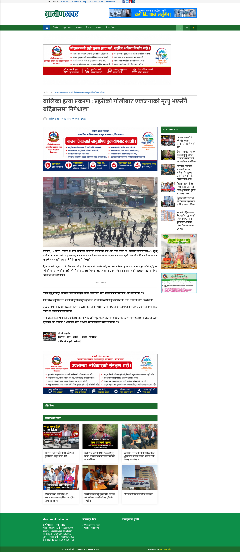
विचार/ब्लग (110, 28)
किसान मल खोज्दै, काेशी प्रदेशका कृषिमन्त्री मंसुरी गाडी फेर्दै (59, 454)
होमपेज (55, 28)
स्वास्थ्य (79, 28)
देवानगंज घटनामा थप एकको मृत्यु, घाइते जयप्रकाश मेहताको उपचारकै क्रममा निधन (99, 456)
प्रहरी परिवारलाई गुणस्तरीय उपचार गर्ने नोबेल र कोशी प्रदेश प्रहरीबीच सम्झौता (99, 497)
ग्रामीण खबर (54, 119)
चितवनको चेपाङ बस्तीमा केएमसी (138, 494)
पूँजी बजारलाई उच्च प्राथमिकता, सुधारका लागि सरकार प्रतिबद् (186, 201)
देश (87, 28)
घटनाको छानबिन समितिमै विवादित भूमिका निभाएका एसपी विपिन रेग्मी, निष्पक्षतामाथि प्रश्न (139, 456)
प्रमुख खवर (67, 28)
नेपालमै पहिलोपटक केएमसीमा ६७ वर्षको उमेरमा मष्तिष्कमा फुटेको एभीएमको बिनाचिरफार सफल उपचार (186, 220)
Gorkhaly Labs (165, 549)
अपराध (98, 28)
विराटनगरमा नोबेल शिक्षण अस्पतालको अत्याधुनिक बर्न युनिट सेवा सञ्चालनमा (60, 497)
